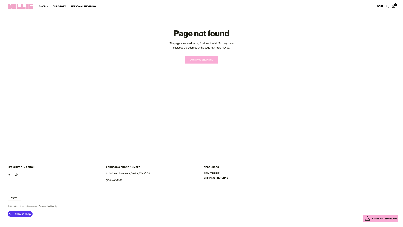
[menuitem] (43, 6)
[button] (380, 218)
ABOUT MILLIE (211, 173)
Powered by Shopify (48, 206)
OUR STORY (59, 6)
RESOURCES (211, 167)
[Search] (387, 6)
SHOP (42, 6)
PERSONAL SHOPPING (83, 6)
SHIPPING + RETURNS (216, 177)
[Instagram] (11, 175)
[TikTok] (18, 174)
